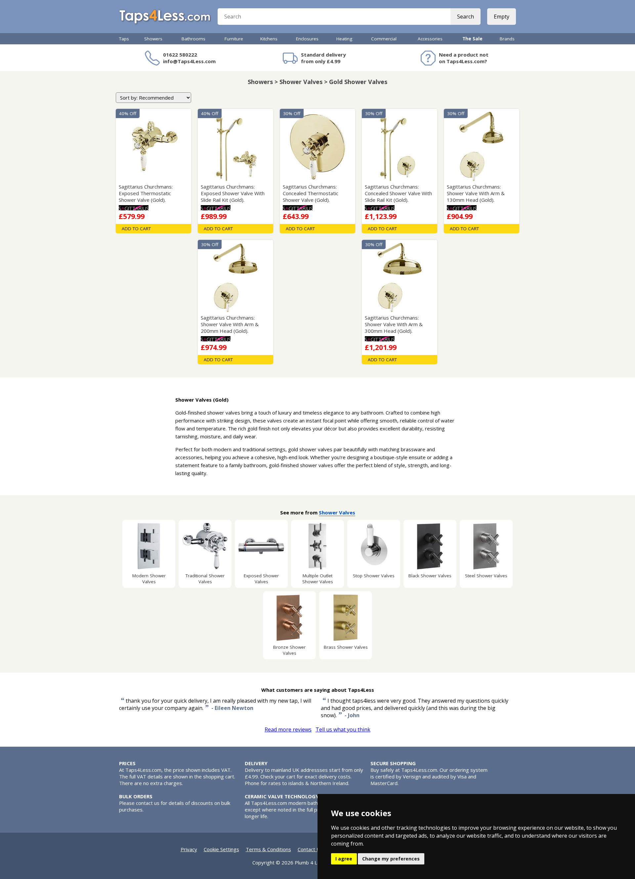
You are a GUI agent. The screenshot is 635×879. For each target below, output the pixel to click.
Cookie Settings (221, 849)
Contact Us (310, 849)
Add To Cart (136, 229)
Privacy (189, 849)
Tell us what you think (343, 729)
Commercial (384, 39)
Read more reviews (288, 729)
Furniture (234, 39)
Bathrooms (193, 39)
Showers (153, 39)
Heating (344, 39)
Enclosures (307, 39)
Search (465, 16)
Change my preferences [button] (391, 859)
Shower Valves (337, 512)
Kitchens (268, 39)
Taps (124, 39)
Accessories (430, 39)
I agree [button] (343, 859)
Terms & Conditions (268, 849)
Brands (507, 39)
